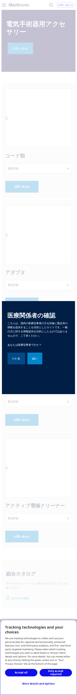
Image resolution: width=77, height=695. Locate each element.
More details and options (38, 683)
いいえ (16, 358)
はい (34, 358)
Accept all (21, 672)
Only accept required (56, 672)
